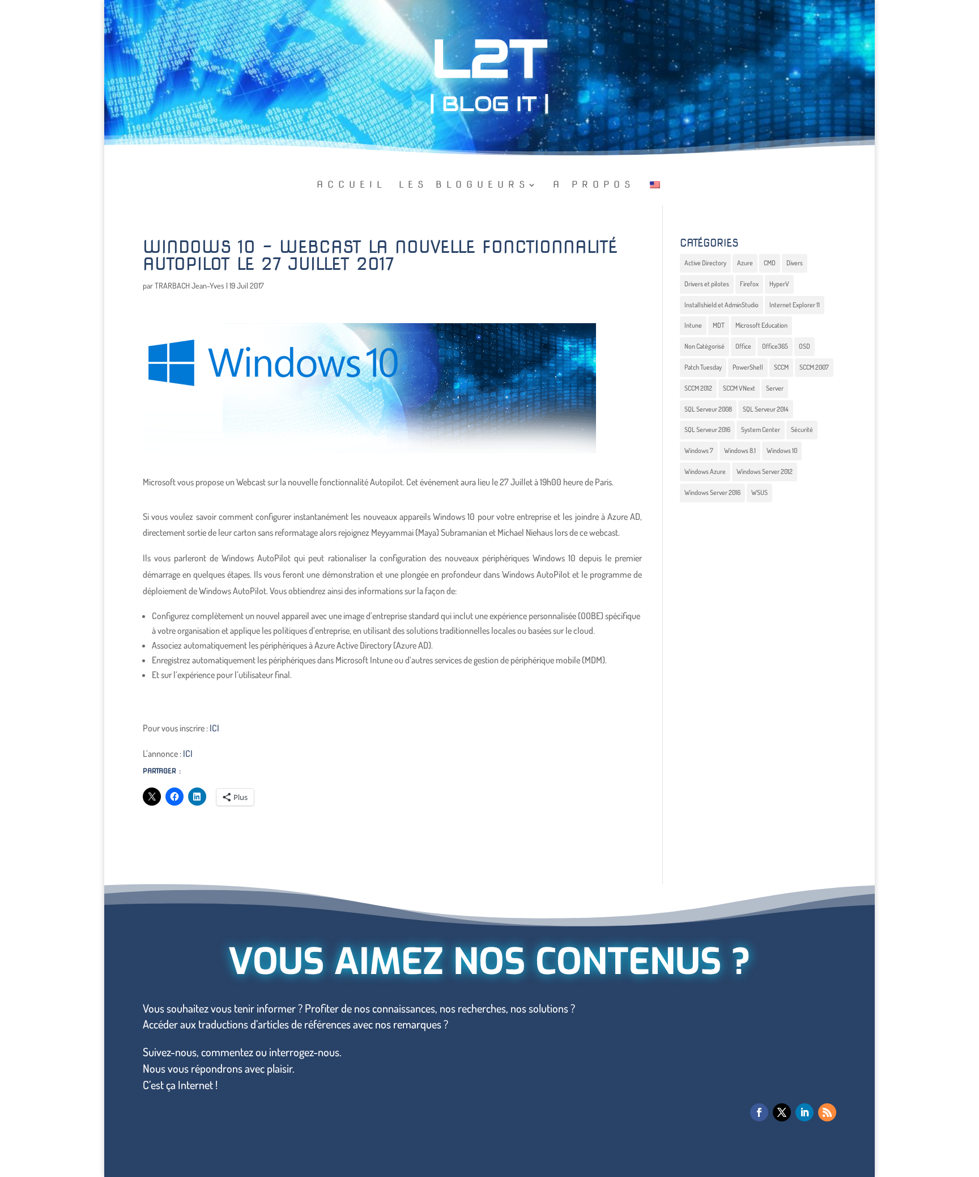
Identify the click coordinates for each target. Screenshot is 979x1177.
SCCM (781, 367)
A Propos (594, 185)
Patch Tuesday (703, 367)
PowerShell (748, 367)
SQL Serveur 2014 (766, 409)
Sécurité (802, 429)
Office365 (775, 346)
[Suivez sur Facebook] (759, 1112)
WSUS (759, 492)
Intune (693, 325)
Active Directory (705, 263)
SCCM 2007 (814, 367)
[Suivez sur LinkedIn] (804, 1112)
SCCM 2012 (698, 388)
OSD (804, 346)
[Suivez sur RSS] (827, 1112)
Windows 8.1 (740, 450)
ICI (215, 728)
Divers (794, 263)
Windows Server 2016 (712, 492)
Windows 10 (782, 450)
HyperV (779, 284)
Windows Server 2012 (765, 471)
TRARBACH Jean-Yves (189, 285)
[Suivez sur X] (782, 1112)
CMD (770, 263)
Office (743, 346)
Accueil (351, 185)
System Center (760, 429)
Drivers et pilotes (706, 284)
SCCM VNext (739, 388)
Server (775, 388)
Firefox (749, 284)
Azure (745, 263)
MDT (719, 325)
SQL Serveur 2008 (708, 409)
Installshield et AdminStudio (721, 304)
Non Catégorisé (704, 346)
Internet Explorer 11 (794, 304)
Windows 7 (698, 450)
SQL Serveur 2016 (707, 429)
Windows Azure (705, 471)
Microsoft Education (761, 325)
